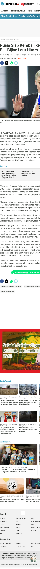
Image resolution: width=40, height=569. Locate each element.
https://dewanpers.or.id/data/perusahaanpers (17, 558)
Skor (32, 518)
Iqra (17, 521)
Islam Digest (35, 521)
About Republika (5, 543)
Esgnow (3, 530)
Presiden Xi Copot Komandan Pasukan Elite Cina (28, 173)
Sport (33, 524)
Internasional (10, 40)
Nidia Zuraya (22, 58)
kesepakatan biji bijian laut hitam (11, 286)
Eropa (15, 16)
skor (30, 11)
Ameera (2, 518)
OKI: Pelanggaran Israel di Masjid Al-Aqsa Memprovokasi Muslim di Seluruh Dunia (8, 175)
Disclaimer (3, 546)
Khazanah (3, 521)
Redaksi (18, 543)
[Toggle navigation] (2, 4)
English (33, 530)
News (2, 524)
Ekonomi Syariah (18, 11)
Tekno (18, 527)
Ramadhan (19, 533)
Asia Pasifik (31, 16)
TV (1, 533)
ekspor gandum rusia (7, 291)
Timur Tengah (6, 16)
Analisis (18, 524)
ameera (4, 11)
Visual (18, 530)
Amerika (22, 16)
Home (2, 40)
